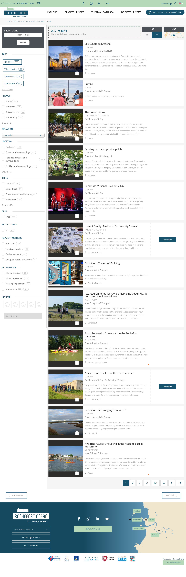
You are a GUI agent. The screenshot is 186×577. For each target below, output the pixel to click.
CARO (122, 558)
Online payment (15, 254)
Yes (9, 230)
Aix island (137, 511)
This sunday (14, 117)
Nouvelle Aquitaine (108, 558)
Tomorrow (13, 106)
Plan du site (167, 559)
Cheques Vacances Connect (20, 259)
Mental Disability (16, 273)
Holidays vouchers (17, 249)
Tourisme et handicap (76, 559)
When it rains (13, 69)
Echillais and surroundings (20, 166)
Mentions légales (178, 559)
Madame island (138, 528)
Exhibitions (13, 199)
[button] (52, 12)
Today (11, 101)
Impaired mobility (16, 289)
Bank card (13, 243)
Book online (167, 240)
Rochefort (13, 147)
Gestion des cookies (173, 562)
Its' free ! (11, 61)
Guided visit (13, 189)
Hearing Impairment (17, 283)
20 (164, 482)
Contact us (33, 545)
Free (10, 216)
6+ (147, 482)
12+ (155, 482)
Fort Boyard (137, 520)
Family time (12, 83)
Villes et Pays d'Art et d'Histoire (132, 558)
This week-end (15, 112)
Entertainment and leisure (20, 194)
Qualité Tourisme (66, 558)
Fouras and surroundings (20, 152)
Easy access (12, 76)
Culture (12, 183)
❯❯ (179, 482)
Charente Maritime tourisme (91, 558)
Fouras (152, 520)
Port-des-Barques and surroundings (24, 159)
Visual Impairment (17, 278)
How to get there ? (31, 537)
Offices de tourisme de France (54, 558)
